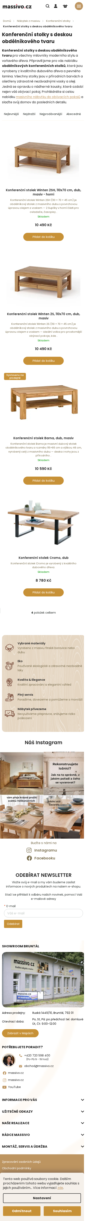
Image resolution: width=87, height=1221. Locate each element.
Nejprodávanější (51, 114)
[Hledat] (48, 6)
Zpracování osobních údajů (21, 1162)
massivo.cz (16, 1073)
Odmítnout (22, 1211)
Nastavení (42, 1198)
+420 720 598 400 (37, 1057)
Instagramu (45, 850)
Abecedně (73, 114)
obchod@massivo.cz (39, 1066)
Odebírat (13, 924)
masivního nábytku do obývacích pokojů (48, 97)
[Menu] (79, 6)
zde (60, 1187)
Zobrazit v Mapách (20, 1033)
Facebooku (44, 858)
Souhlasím (62, 1211)
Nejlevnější (11, 114)
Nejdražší (29, 114)
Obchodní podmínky (16, 1168)
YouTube (14, 1087)
